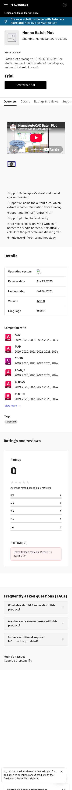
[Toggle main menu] (6, 4)
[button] (36, 607)
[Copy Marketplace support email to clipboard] (30, 661)
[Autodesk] (20, 5)
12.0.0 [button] (41, 301)
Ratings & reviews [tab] (46, 102)
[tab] (11, 168)
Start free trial (25, 85)
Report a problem (15, 661)
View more (11, 405)
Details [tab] (25, 102)
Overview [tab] (10, 102)
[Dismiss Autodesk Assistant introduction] (61, 772)
